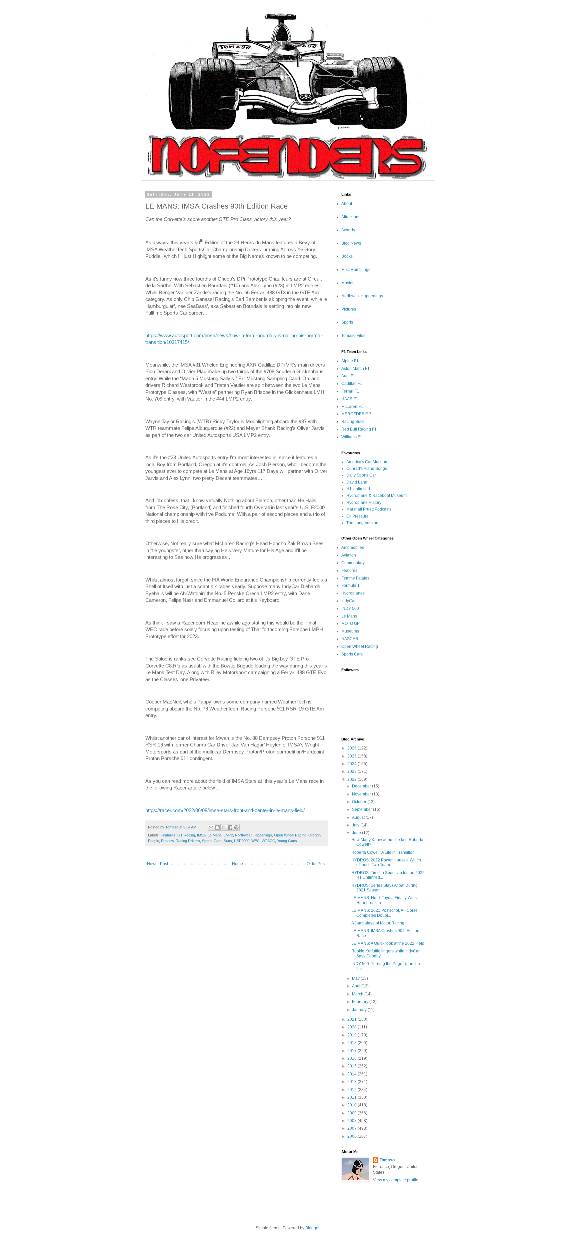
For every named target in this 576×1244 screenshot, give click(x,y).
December (362, 786)
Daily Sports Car (361, 475)
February (360, 1001)
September (362, 809)
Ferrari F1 (350, 391)
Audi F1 (348, 376)
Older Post (316, 863)
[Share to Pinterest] (236, 827)
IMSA (201, 835)
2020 (352, 1027)
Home (237, 863)
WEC (255, 841)
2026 (352, 748)
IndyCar (348, 601)
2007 (352, 1128)
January (360, 1009)
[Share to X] (223, 827)
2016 (352, 1058)
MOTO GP (350, 623)
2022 (352, 779)
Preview (167, 841)
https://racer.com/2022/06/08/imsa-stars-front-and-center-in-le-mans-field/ (225, 810)
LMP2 (228, 835)
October (359, 801)
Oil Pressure (357, 516)
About (346, 203)
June (357, 832)
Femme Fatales (355, 578)
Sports (347, 322)
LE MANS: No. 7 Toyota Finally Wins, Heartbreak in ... (384, 900)
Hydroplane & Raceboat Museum (376, 495)
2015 (352, 1066)
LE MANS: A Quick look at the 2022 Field (387, 943)
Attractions (350, 217)
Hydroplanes (353, 593)
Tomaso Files (353, 335)
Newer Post (157, 863)
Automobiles (352, 547)
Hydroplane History (363, 502)
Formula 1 (350, 585)
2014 (352, 1074)
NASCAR (349, 638)
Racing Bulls (352, 421)
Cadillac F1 (351, 383)
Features (168, 835)
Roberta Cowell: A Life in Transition (383, 852)
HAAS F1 (349, 399)
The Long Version (362, 523)
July (356, 825)
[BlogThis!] (217, 827)
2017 (352, 1050)
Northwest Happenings (253, 835)
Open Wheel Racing (290, 835)
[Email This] (211, 827)
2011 (352, 1097)
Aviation (348, 555)
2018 (352, 1042)
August (359, 817)
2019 (352, 1035)
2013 (352, 1081)
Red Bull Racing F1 (359, 429)
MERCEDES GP (356, 414)
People (153, 841)
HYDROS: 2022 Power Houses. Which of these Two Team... (386, 862)
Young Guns (287, 841)
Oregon (314, 835)
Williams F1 (351, 437)
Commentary (353, 563)
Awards (348, 230)
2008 (352, 1120)
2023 (352, 771)
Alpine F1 (350, 361)
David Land (356, 482)
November (362, 794)
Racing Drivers (188, 841)
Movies (347, 283)
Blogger (312, 1228)
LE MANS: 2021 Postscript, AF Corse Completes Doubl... (384, 912)
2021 (352, 1019)
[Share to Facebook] (230, 827)
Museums (350, 631)
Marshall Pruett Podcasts (368, 509)
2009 (352, 1113)
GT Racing (186, 835)
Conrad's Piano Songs (366, 468)
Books (347, 256)
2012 (352, 1089)
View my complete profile (395, 1180)
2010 (352, 1105)
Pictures (348, 309)
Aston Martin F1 (355, 368)
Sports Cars (212, 841)
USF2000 (241, 841)
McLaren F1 (352, 406)
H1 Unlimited (358, 489)
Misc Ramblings (355, 269)
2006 (352, 1136)
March (358, 994)
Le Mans (215, 835)
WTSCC (268, 841)
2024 (352, 763)
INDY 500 (350, 608)
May (356, 978)
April (356, 986)
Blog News (351, 243)
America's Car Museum (367, 462)
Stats (228, 841)
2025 (352, 756)
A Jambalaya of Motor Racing (377, 923)
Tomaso (387, 1160)
